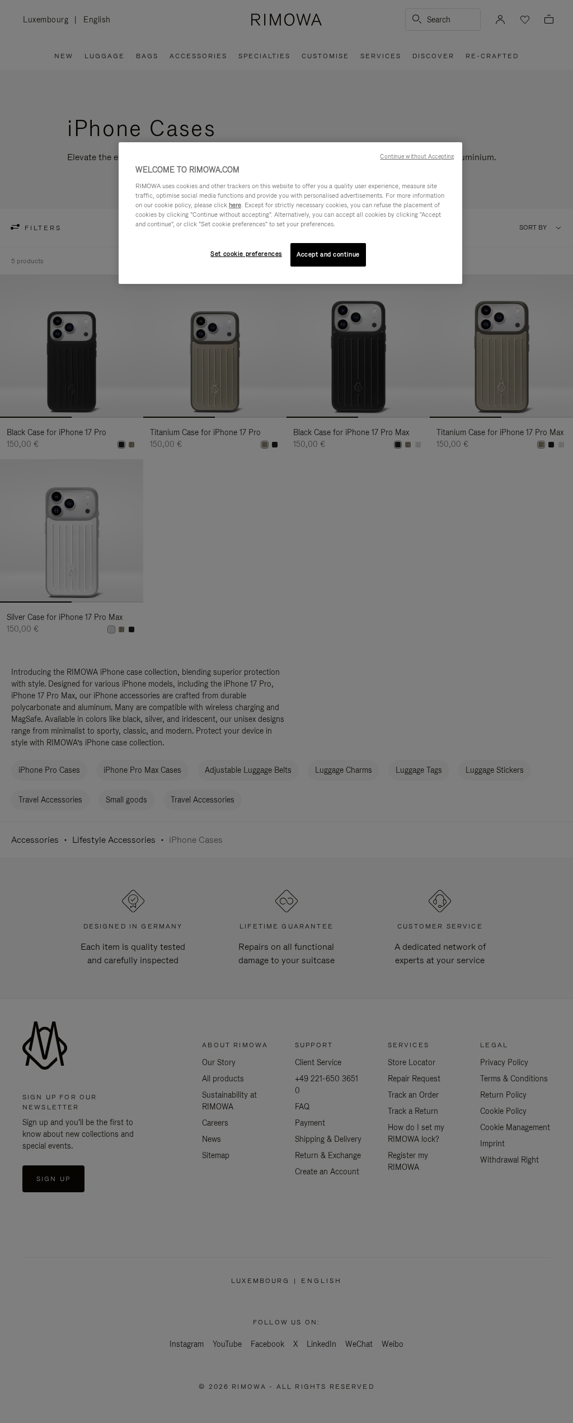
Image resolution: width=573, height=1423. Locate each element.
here (235, 204)
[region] (290, 213)
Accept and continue (328, 254)
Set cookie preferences (246, 253)
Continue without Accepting (417, 156)
